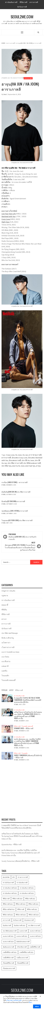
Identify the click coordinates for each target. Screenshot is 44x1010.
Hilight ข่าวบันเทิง (8, 591)
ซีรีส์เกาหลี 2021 (32, 909)
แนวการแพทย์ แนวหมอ (10, 652)
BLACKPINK (6, 877)
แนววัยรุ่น (5, 657)
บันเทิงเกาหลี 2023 (19, 925)
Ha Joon (18, 455)
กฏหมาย (5, 595)
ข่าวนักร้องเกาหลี (8, 882)
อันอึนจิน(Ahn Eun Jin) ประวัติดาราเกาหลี (16, 492)
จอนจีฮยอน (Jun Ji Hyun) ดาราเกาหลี (15, 511)
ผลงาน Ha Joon (18, 466)
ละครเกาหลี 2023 (35, 936)
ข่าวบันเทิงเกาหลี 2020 (10, 888)
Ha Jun (25, 455)
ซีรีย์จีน (4, 610)
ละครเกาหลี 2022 (21, 936)
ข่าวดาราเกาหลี (23, 877)
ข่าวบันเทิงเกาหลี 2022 (10, 893)
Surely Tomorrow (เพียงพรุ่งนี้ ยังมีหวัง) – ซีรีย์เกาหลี (28, 756)
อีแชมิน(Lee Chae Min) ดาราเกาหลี (13, 501)
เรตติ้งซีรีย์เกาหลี (35, 947)
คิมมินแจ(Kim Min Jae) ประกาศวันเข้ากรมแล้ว (23, 536)
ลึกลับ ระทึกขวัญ (8, 638)
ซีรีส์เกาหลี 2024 (34, 915)
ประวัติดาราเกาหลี (15, 463)
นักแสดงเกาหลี (15, 460)
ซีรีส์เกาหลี (20, 909)
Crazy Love (6, 219)
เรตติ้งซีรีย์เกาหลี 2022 (26, 952)
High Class (6, 222)
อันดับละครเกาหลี (8, 947)
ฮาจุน (38, 466)
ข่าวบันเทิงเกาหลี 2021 (27, 888)
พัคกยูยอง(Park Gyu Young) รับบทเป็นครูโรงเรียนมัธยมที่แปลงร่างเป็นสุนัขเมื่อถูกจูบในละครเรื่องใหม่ (20, 546)
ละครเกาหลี (23, 931)
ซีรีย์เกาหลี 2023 (20, 904)
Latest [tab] (11, 690)
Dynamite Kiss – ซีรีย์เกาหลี (23, 728)
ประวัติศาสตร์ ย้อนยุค (10, 633)
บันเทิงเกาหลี (7, 925)
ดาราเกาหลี (34, 2)
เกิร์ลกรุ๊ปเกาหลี (22, 947)
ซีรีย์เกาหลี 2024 (33, 904)
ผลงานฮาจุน (30, 466)
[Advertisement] (22, 794)
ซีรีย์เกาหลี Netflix (8, 909)
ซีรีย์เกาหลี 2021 (30, 899)
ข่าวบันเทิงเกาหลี (11, 2)
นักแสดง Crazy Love (19, 457)
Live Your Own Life (9, 214)
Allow (37, 1006)
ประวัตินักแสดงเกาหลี (32, 463)
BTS (13, 877)
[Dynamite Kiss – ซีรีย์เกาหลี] (7, 729)
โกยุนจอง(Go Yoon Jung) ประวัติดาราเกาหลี (17, 520)
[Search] (38, 32)
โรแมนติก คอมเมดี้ (8, 680)
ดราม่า (4, 619)
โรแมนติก (5, 675)
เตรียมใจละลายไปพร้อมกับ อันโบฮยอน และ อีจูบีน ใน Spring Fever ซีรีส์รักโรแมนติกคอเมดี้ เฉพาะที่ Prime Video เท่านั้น (28, 715)
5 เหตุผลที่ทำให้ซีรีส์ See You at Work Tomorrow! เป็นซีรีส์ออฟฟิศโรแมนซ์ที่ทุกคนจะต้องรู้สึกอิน (27, 700)
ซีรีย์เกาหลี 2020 (17, 899)
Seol (5, 94)
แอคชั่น (4, 671)
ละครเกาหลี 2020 (35, 931)
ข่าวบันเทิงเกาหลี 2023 (27, 893)
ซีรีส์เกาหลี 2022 (8, 915)
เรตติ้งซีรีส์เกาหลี (8, 958)
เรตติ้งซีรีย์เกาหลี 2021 (10, 952)
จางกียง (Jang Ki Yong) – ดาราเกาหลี (14, 482)
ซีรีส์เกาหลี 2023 (21, 915)
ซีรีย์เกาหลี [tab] (19, 690)
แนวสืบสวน (6, 661)
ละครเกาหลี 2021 (8, 936)
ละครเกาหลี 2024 (8, 941)
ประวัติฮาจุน (6, 466)
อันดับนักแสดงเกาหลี (22, 941)
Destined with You (8, 216)
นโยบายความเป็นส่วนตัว (14, 1000)
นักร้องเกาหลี (22, 7)
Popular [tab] (4, 690)
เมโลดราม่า (6, 642)
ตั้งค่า (30, 1002)
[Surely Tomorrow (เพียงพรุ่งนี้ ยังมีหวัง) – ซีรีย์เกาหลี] (7, 755)
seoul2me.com (22, 16)
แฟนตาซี (5, 666)
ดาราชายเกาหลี (35, 455)
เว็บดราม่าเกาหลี (8, 647)
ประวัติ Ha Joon (28, 460)
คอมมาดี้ (5, 605)
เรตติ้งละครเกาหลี (22, 958)
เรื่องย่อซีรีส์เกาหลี (22, 963)
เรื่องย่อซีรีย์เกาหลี (8, 963)
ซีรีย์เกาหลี (23, 2)
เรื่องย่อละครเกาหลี (9, 968)
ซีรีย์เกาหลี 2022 (8, 904)
